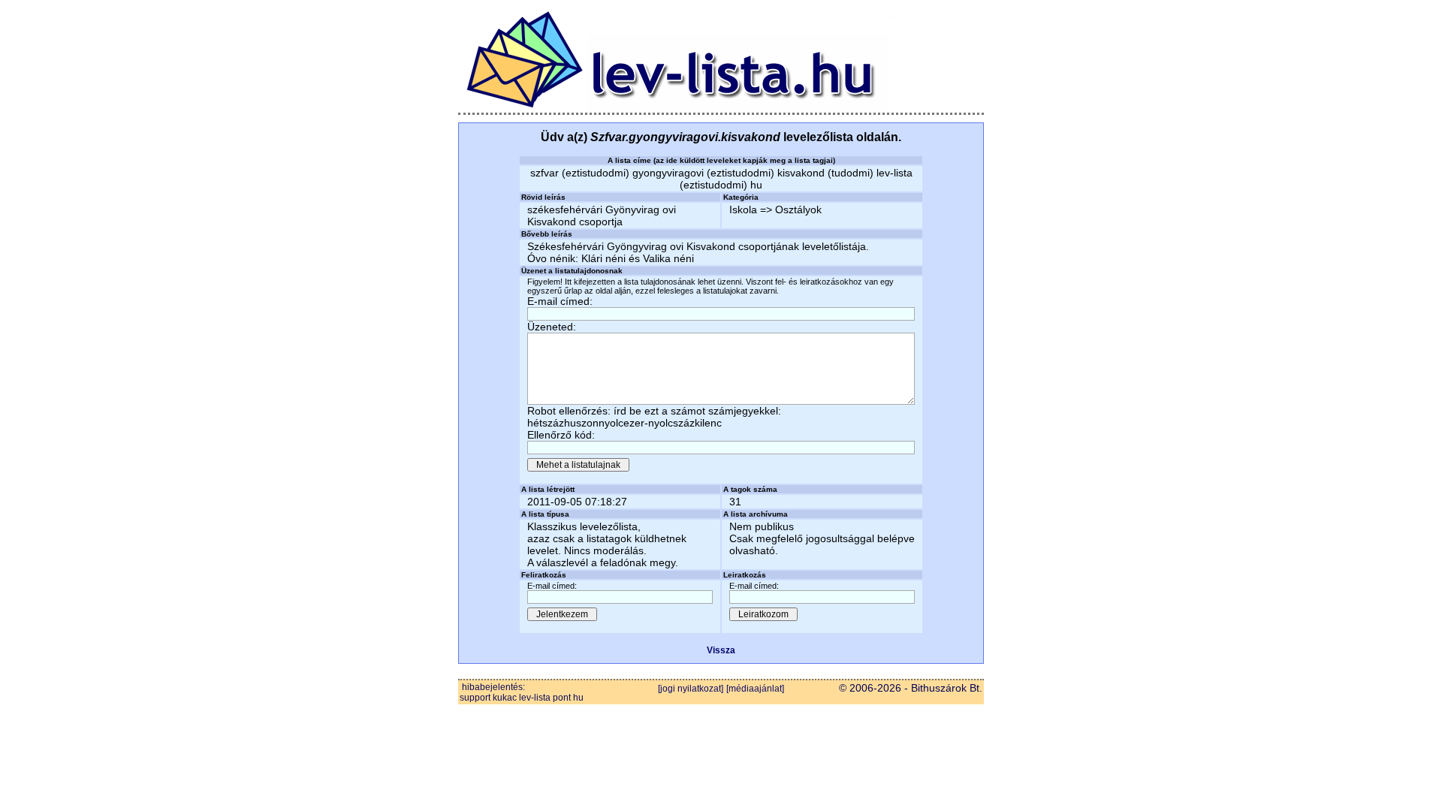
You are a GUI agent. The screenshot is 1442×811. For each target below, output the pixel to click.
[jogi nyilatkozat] (690, 688)
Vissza (721, 650)
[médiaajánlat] (755, 688)
